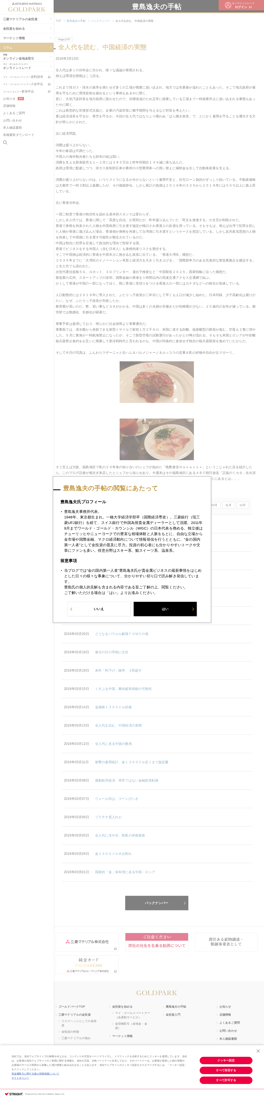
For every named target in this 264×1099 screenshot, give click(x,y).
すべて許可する (226, 1080)
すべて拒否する (226, 1070)
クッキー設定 (226, 1060)
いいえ (99, 609)
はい (165, 609)
